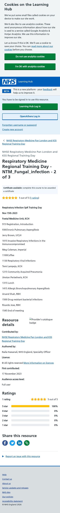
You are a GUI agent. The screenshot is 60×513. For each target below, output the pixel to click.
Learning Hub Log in (30, 106)
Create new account (12, 129)
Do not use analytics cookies (30, 56)
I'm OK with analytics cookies (30, 66)
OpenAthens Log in (30, 116)
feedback (47, 89)
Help (4, 474)
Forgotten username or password (19, 125)
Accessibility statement (12, 501)
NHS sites (6, 492)
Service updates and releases (15, 488)
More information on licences (38, 363)
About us (6, 483)
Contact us (7, 479)
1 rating (34, 197)
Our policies (7, 497)
